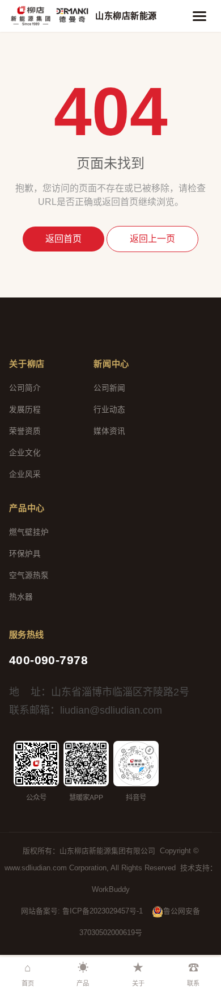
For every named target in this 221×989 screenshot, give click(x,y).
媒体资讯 (109, 431)
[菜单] (199, 15)
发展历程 (25, 409)
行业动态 (109, 409)
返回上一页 (152, 239)
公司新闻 (109, 388)
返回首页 (63, 239)
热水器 (21, 597)
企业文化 (25, 453)
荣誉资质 (25, 431)
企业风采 (25, 474)
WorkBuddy (111, 889)
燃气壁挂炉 (29, 532)
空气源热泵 (29, 575)
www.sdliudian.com (36, 868)
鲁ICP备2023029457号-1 (102, 911)
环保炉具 (25, 554)
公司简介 (25, 388)
